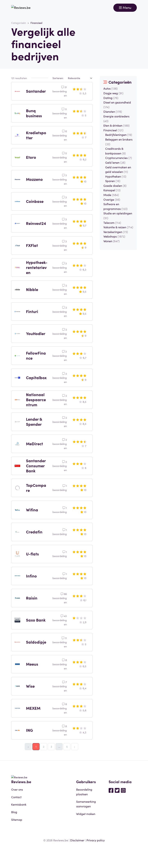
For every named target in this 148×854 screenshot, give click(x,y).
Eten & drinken (116, 125)
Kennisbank (18, 804)
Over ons (17, 789)
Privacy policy (95, 840)
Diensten (112, 111)
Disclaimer (77, 840)
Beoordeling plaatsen (84, 791)
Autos (110, 88)
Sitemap (16, 819)
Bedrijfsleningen (118, 135)
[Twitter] (117, 790)
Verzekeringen (115, 232)
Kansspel (112, 190)
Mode (111, 195)
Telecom (112, 223)
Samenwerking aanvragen (86, 803)
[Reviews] (21, 8)
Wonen (111, 241)
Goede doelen (115, 185)
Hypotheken (115, 176)
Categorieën (18, 23)
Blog (14, 812)
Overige (111, 199)
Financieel (113, 130)
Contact (16, 797)
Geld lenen (115, 162)
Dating (110, 98)
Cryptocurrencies (118, 158)
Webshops (114, 236)
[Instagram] (123, 790)
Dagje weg (113, 93)
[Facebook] (111, 790)
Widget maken (85, 814)
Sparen (112, 181)
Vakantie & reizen (118, 227)
